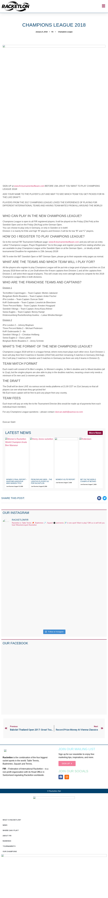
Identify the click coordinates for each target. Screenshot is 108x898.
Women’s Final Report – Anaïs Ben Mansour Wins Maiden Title (16, 481)
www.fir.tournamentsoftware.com (29, 186)
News (5, 825)
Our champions (10, 851)
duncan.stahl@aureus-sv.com (69, 412)
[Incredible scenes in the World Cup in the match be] (93, 578)
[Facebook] (60, 777)
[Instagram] (67, 777)
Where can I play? (11, 830)
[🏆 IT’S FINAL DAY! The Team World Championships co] (41, 562)
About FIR (7, 836)
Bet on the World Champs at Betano (88, 480)
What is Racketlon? (12, 820)
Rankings (7, 841)
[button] (99, 498)
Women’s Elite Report (65, 479)
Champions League (65, 32)
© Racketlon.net (54, 791)
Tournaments (9, 846)
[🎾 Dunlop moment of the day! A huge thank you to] (67, 557)
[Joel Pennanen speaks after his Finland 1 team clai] (15, 553)
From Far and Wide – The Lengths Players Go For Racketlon (41, 481)
